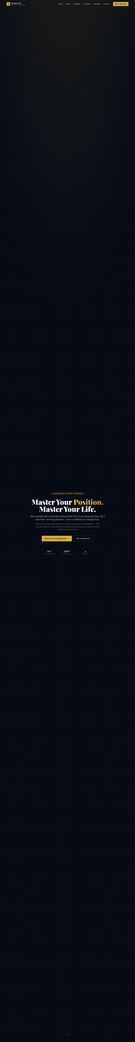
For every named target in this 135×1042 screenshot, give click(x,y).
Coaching (76, 4)
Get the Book (82, 538)
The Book (86, 4)
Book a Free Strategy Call (55, 538)
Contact (106, 4)
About (68, 4)
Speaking (96, 4)
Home (61, 4)
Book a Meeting (120, 4)
